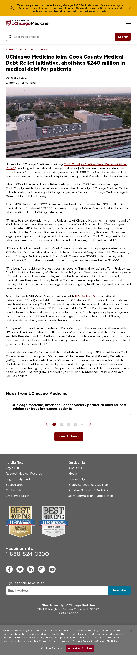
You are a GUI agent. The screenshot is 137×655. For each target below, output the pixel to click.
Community (76, 479)
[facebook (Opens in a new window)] (9, 569)
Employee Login (17, 496)
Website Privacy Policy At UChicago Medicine (90, 641)
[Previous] (48, 424)
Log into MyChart (18, 479)
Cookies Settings (51, 648)
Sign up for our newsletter (25, 583)
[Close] (131, 631)
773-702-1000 (68, 613)
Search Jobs (14, 484)
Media (72, 473)
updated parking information (90, 11)
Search (123, 37)
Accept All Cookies (80, 648)
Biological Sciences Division (88, 484)
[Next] (88, 424)
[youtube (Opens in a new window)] (52, 569)
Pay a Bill (12, 468)
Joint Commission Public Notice (91, 496)
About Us (75, 468)
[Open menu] (128, 23)
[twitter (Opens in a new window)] (20, 569)
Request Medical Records (24, 473)
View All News (68, 436)
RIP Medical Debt (87, 296)
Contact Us (13, 490)
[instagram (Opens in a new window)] (41, 569)
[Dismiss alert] (129, 8)
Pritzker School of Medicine (88, 490)
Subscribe (119, 590)
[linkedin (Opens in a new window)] (30, 569)
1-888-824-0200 (27, 551)
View (67, 11)
